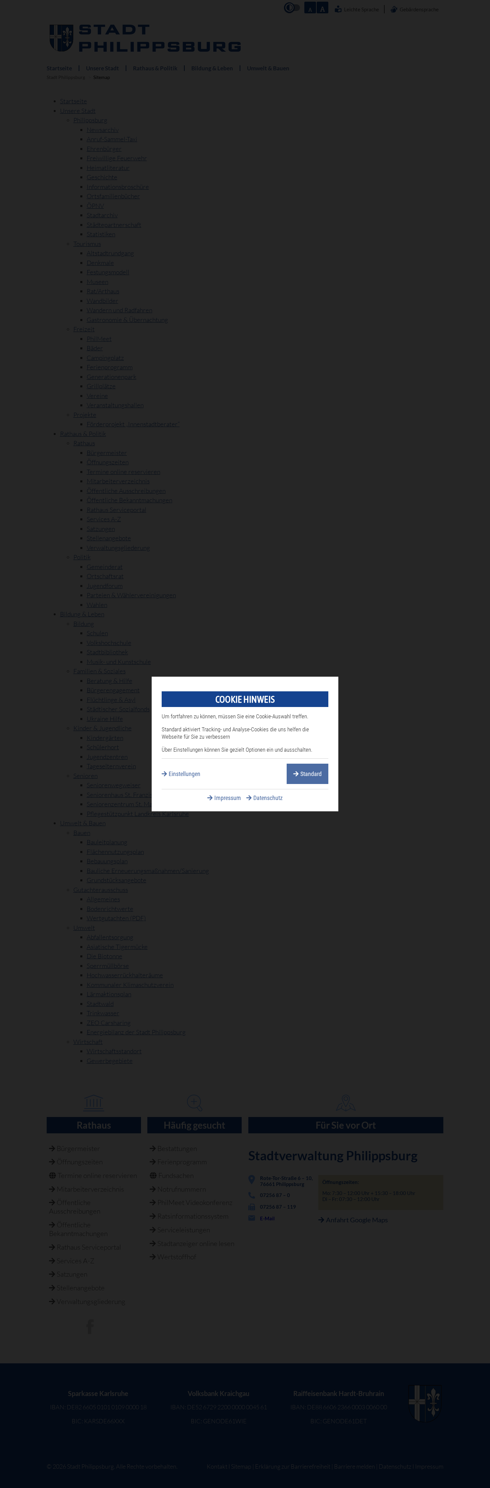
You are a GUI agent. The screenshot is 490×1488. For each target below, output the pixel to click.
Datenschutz (268, 797)
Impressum (227, 797)
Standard (311, 773)
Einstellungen (184, 773)
